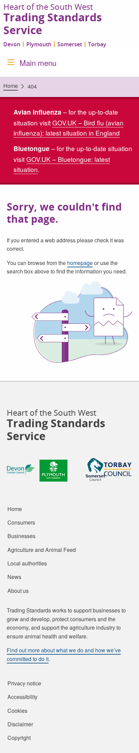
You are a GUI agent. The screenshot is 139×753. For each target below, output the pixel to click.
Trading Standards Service (52, 24)
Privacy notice (24, 683)
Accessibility (22, 697)
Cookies (17, 710)
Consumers (21, 522)
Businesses (21, 536)
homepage (80, 263)
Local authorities (27, 563)
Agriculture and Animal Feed (41, 550)
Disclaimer (20, 724)
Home (10, 86)
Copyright (19, 738)
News (14, 577)
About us (18, 590)
